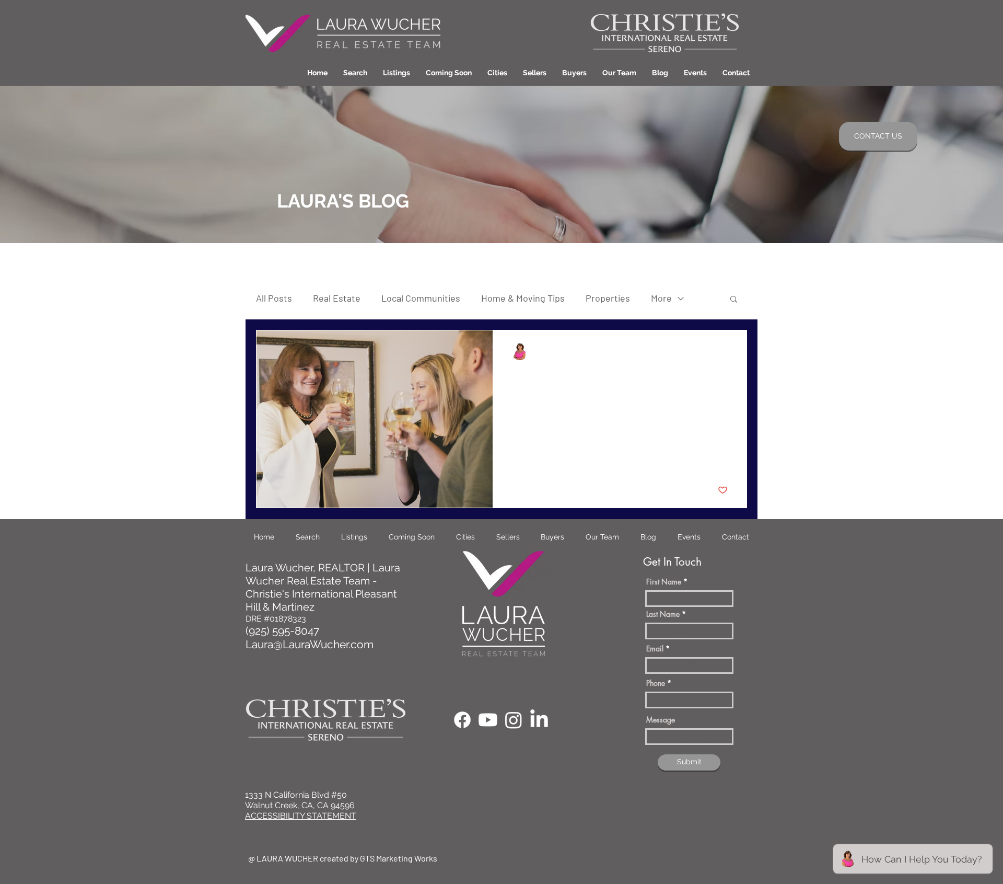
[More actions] (726, 352)
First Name (663, 581)
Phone (655, 683)
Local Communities (420, 298)
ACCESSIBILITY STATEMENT (300, 816)
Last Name (663, 614)
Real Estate (336, 298)
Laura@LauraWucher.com (310, 644)
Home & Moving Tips (523, 298)
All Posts (274, 298)
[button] (497, 73)
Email (654, 648)
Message (660, 720)
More (661, 298)
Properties (608, 298)
